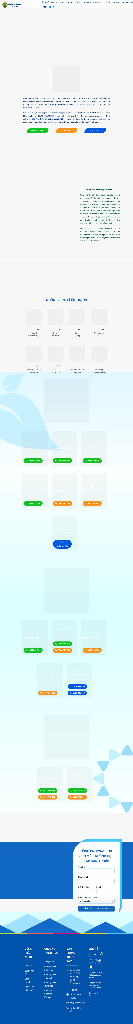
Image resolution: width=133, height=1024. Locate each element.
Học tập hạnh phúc (69, 2)
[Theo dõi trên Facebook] (91, 961)
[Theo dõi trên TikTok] (96, 961)
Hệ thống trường (91, 2)
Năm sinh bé (84, 877)
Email (98, 887)
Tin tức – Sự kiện (111, 2)
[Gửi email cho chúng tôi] (100, 961)
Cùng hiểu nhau (48, 2)
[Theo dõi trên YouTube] (91, 967)
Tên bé (81, 867)
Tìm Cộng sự (48, 7)
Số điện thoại (84, 887)
